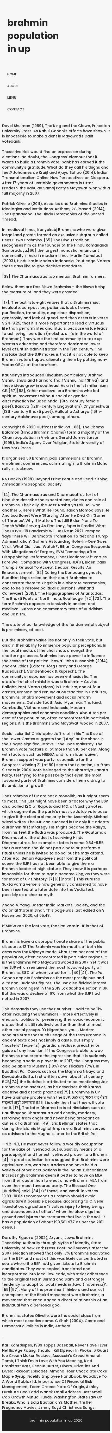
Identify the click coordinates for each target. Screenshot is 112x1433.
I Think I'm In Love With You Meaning (48, 1360)
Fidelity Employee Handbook (54, 1376)
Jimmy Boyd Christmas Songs (66, 1407)
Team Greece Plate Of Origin (56, 1386)
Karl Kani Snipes (17, 1345)
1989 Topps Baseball (53, 1345)
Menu (11, 97)
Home (12, 74)
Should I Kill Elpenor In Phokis (65, 1350)
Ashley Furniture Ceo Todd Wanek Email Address (50, 1389)
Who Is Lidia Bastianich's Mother (47, 1402)
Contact (15, 109)
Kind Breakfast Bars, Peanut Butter (47, 1363)
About (13, 86)
